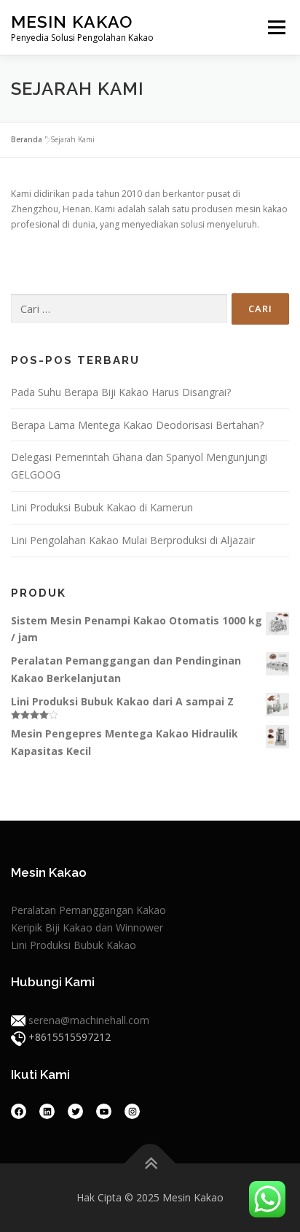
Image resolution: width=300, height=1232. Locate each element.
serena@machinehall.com (88, 1020)
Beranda (26, 139)
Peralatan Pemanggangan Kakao (88, 910)
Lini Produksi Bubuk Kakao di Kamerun (102, 507)
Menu (276, 27)
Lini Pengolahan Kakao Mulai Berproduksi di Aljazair (133, 540)
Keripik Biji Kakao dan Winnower (87, 927)
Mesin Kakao (72, 21)
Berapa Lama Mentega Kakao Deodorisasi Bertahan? (137, 425)
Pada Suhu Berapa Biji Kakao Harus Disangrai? (121, 392)
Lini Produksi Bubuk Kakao (73, 945)
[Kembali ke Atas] (150, 1164)
